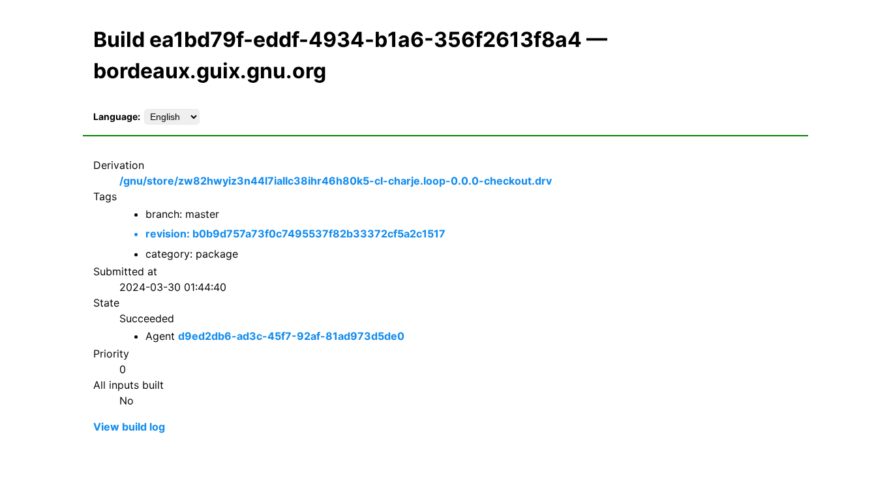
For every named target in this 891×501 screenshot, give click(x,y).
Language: (116, 116)
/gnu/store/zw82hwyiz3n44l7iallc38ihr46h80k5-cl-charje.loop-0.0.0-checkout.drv (335, 180)
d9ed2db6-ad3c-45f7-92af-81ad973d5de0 (291, 335)
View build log (129, 426)
